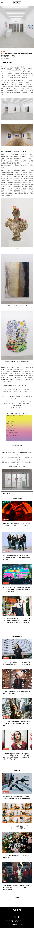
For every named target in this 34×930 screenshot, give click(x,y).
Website (11, 449)
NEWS (3, 51)
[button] (17, 897)
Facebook (16, 449)
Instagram (22, 449)
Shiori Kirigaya (6, 58)
